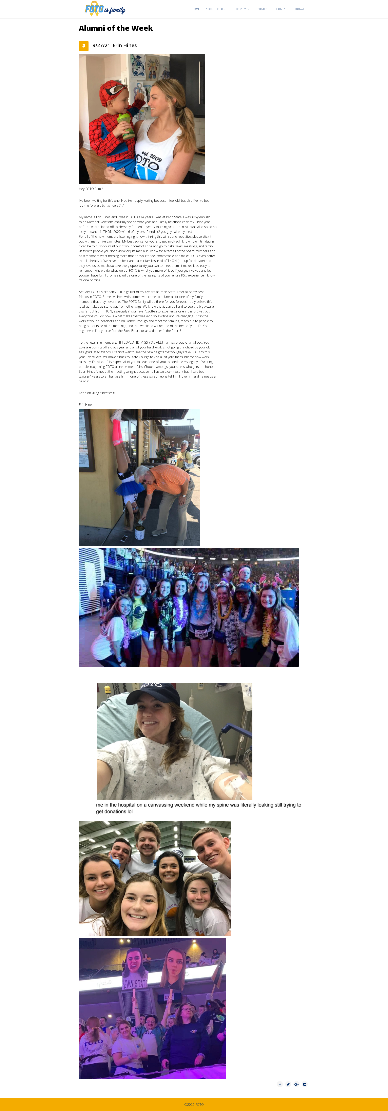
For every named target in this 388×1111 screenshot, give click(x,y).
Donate (300, 9)
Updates (261, 9)
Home (196, 9)
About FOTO (214, 9)
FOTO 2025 (239, 9)
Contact (282, 9)
